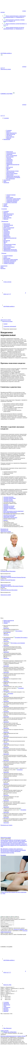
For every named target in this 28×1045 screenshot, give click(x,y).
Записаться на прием (6, 319)
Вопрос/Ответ (9, 197)
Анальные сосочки (8, 499)
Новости (8, 131)
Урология (8, 158)
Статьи (8, 196)
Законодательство (10, 134)
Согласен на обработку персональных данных (13, 928)
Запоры (5, 509)
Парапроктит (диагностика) (10, 517)
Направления (6, 1004)
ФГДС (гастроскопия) (11, 155)
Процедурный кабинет (12, 173)
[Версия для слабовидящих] (2, 55)
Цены (2, 267)
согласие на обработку (19, 929)
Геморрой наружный (8, 507)
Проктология (9, 151)
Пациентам (6, 1003)
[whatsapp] (14, 317)
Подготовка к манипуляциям (13, 198)
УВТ (7, 169)
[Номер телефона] (16, 115)
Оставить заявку (4, 926)
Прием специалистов (8, 620)
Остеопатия (9, 162)
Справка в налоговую (11, 202)
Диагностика (6, 621)
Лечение (5, 623)
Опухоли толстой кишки (9, 515)
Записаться (6, 576)
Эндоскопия (9, 154)
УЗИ (7, 165)
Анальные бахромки (8, 497)
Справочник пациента (11, 201)
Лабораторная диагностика (13, 176)
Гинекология (9, 160)
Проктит (5, 520)
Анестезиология (10, 172)
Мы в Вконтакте (7, 1028)
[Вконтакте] (14, 1025)
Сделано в (21, 1036)
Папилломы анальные (8, 516)
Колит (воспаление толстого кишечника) (13, 511)
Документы (9, 135)
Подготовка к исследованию (18, 643)
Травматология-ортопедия (12, 164)
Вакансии (8, 138)
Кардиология (9, 167)
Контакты (3, 268)
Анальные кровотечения (9, 498)
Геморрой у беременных (9, 508)
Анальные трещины (8, 500)
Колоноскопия (9, 156)
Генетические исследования (13, 177)
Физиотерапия (9, 174)
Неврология (9, 163)
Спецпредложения (10, 194)
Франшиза (6, 1009)
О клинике (9, 130)
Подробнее (18, 637)
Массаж (8, 168)
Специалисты (4, 265)
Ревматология (6, 236)
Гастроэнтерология (11, 153)
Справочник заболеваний (12, 200)
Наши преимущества (11, 133)
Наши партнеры (10, 136)
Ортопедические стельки (12, 171)
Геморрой (5, 504)
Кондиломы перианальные (10, 512)
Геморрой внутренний (8, 506)
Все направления (10, 178)
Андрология (9, 159)
